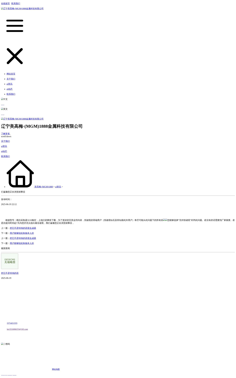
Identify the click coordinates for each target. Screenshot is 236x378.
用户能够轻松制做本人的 (22, 233)
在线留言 (5, 3)
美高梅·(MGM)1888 (43, 187)
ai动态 (4, 151)
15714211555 (12, 323)
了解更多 (5, 133)
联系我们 (15, 3)
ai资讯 (4, 146)
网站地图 (56, 369)
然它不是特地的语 (10, 273)
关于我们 (5, 141)
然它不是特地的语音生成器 (23, 228)
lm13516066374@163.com (17, 329)
